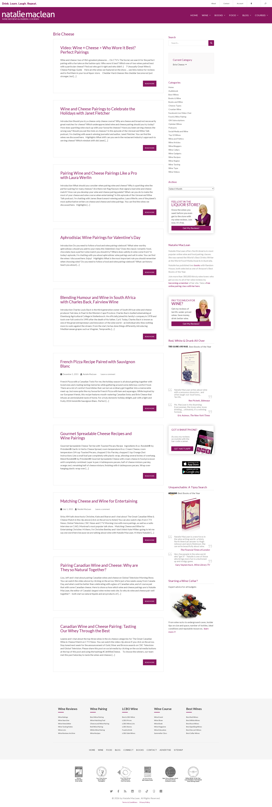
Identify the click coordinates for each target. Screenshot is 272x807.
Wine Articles (174, 142)
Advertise (165, 750)
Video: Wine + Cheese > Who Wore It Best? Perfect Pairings (98, 49)
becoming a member (178, 283)
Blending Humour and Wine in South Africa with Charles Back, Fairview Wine (98, 299)
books (197, 265)
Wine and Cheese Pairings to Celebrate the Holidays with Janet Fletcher (97, 111)
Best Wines (173, 94)
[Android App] (191, 470)
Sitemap (178, 750)
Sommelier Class (160, 733)
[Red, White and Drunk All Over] (191, 368)
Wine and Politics (176, 139)
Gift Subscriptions (176, 120)
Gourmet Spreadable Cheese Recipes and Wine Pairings (96, 435)
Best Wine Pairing (97, 717)
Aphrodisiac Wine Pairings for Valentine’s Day (100, 237)
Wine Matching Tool (97, 720)
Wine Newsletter (64, 724)
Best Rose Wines (192, 724)
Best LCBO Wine (128, 717)
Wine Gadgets (174, 153)
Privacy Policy (145, 802)
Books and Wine (175, 102)
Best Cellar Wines (193, 733)
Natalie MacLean (89, 374)
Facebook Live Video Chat (179, 113)
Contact (226, 3)
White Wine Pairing (97, 730)
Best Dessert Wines (193, 730)
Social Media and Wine (178, 131)
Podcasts (172, 127)
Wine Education (160, 730)
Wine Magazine (160, 727)
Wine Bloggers (174, 146)
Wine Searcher (63, 720)
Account (240, 3)
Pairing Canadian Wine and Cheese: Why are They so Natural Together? (99, 567)
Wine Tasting (174, 164)
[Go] (211, 43)
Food (232, 15)
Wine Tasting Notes (65, 727)
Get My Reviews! (191, 228)
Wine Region (174, 161)
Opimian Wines (175, 124)
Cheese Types (174, 105)
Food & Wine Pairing (177, 116)
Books (218, 15)
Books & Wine (174, 98)
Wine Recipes (174, 157)
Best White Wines (193, 720)
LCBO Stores (127, 727)
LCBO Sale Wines (128, 733)
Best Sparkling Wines (194, 727)
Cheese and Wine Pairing (99, 724)
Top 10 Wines (174, 135)
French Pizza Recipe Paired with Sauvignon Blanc (97, 363)
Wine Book (158, 724)
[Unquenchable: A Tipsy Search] (191, 515)
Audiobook (173, 91)
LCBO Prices (127, 720)
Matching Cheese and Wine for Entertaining (98, 501)
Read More (149, 83)
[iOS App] (191, 463)
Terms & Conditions (129, 802)
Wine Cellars (174, 150)
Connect (128, 750)
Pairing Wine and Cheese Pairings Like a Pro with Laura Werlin (98, 175)
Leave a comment (108, 374)
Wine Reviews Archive (66, 733)
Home (194, 15)
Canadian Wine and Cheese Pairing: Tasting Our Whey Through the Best (98, 628)
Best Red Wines (192, 717)
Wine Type (173, 168)
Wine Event (158, 717)
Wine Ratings (63, 717)
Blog (245, 15)
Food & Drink (127, 730)
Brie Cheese (179, 64)
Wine (205, 15)
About (213, 3)
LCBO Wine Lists (128, 724)
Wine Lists (62, 730)
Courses (260, 15)
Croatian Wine (174, 109)
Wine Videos (174, 172)
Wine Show (158, 720)
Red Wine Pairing (96, 727)
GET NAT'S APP (182, 448)
